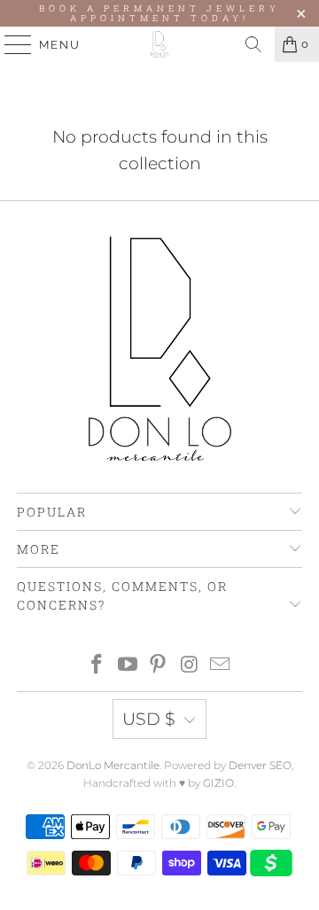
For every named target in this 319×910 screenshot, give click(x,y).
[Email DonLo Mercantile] (220, 665)
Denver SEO (260, 765)
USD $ (148, 719)
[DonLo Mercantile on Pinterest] (158, 665)
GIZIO (218, 782)
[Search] (253, 44)
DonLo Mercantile (113, 765)
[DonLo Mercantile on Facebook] (97, 665)
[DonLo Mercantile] (159, 44)
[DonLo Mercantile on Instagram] (189, 665)
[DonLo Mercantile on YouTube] (127, 665)
